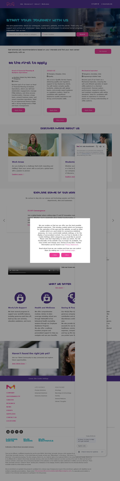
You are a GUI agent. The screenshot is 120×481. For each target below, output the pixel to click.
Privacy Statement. (72, 244)
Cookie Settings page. (67, 250)
